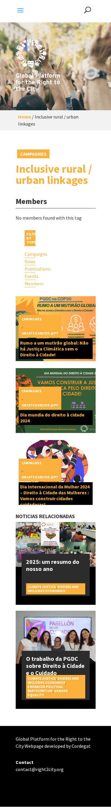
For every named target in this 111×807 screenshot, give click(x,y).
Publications (30, 269)
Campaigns (30, 254)
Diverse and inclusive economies (53, 588)
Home (24, 117)
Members (30, 283)
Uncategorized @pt (40, 333)
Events (30, 276)
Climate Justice (42, 586)
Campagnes (33, 154)
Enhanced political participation (45, 688)
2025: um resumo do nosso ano (52, 565)
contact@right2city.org (40, 769)
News (30, 261)
